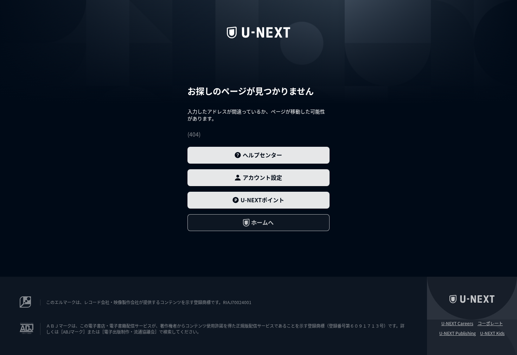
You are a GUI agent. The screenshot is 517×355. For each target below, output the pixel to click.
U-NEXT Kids (492, 333)
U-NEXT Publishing (457, 333)
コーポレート (490, 323)
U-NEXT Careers (457, 323)
